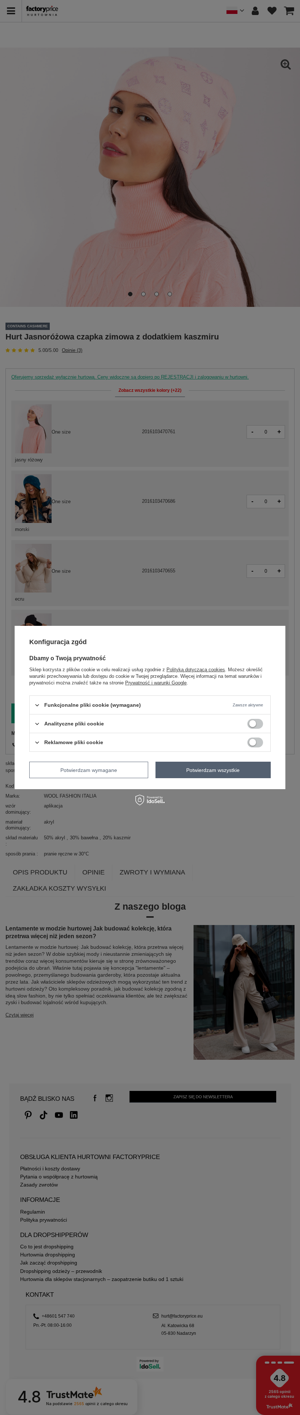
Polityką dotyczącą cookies (195, 669)
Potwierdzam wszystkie (213, 770)
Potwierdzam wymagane (88, 770)
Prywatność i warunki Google (156, 683)
